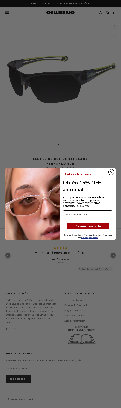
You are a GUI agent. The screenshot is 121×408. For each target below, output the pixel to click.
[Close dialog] (111, 172)
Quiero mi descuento (88, 226)
